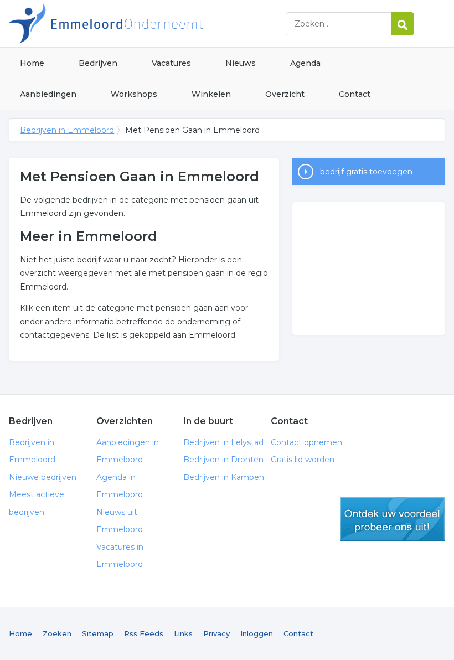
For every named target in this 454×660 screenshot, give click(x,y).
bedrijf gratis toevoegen (366, 172)
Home (32, 63)
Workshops (134, 94)
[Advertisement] (368, 268)
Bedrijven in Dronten (223, 460)
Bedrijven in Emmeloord (147, 23)
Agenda (305, 63)
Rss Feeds (143, 633)
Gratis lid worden (302, 460)
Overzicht (285, 94)
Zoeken (57, 633)
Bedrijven (98, 63)
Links (183, 633)
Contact (354, 94)
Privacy (216, 633)
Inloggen (256, 633)
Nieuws (240, 63)
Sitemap (98, 633)
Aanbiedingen (48, 94)
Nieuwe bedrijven (42, 477)
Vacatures (171, 63)
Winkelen (211, 94)
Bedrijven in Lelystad (223, 442)
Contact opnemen (306, 442)
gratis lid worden (392, 519)
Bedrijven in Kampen (223, 477)
